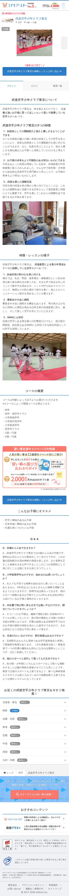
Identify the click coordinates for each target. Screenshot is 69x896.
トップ (9, 772)
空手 (20, 772)
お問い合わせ (14, 888)
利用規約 (53, 885)
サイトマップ (55, 888)
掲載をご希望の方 (34, 888)
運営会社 (12, 885)
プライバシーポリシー (33, 885)
